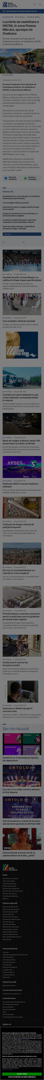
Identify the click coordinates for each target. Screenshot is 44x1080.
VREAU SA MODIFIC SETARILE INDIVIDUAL (22, 1077)
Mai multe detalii (25, 1039)
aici (11, 1048)
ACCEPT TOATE (22, 1074)
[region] (22, 1053)
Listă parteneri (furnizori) (7, 1069)
